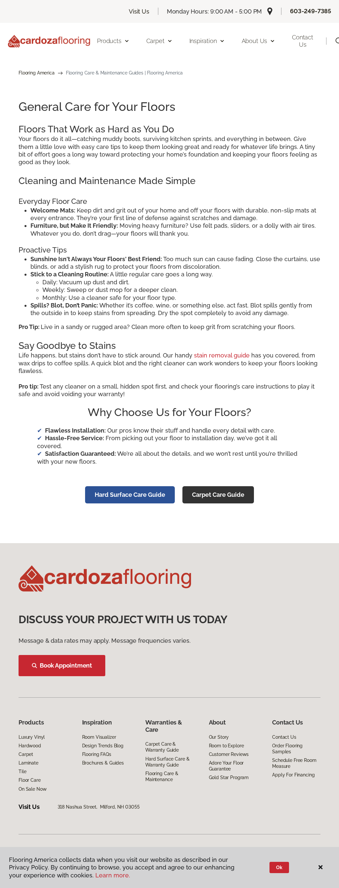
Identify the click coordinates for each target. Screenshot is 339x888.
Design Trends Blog (102, 745)
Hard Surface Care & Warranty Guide (167, 762)
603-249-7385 (310, 11)
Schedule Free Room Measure (294, 763)
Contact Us (302, 41)
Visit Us (139, 11)
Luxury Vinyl (32, 737)
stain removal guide (222, 355)
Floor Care (30, 780)
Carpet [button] (155, 40)
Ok (279, 867)
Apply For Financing (293, 774)
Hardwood (30, 745)
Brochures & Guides (103, 763)
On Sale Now (32, 789)
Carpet (26, 754)
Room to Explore (226, 745)
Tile (22, 771)
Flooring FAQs (96, 754)
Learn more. (112, 875)
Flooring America (37, 72)
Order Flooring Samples (287, 748)
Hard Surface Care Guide (130, 494)
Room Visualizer (99, 737)
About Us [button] (254, 40)
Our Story (219, 737)
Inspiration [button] (203, 40)
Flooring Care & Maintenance (161, 776)
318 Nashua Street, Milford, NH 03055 (99, 807)
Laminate (28, 763)
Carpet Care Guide (218, 494)
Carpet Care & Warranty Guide (162, 747)
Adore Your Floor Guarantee (226, 765)
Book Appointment (66, 665)
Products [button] (109, 40)
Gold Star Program (229, 777)
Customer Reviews (229, 754)
